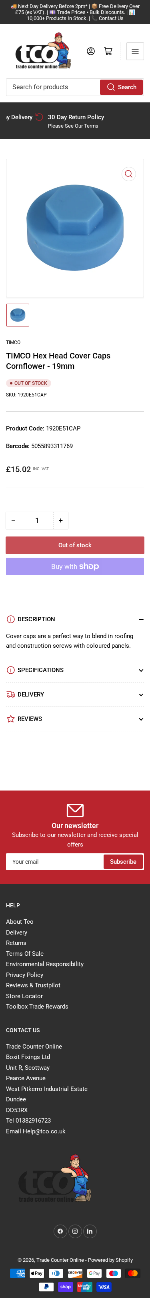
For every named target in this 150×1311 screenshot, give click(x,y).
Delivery (16, 932)
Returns (16, 943)
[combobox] (75, 87)
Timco (13, 342)
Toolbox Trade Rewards (37, 1006)
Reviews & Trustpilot (33, 985)
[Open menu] (135, 51)
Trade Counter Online (60, 1260)
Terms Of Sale (25, 953)
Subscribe (123, 861)
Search (127, 87)
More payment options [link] (75, 586)
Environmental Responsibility (45, 964)
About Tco (20, 921)
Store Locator (24, 996)
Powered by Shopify (110, 1260)
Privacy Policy (24, 975)
